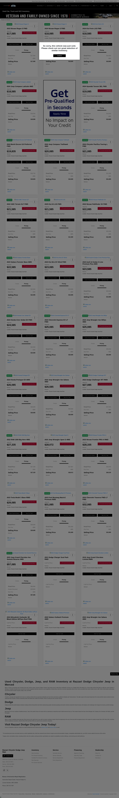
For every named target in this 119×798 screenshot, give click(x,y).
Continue (59, 55)
